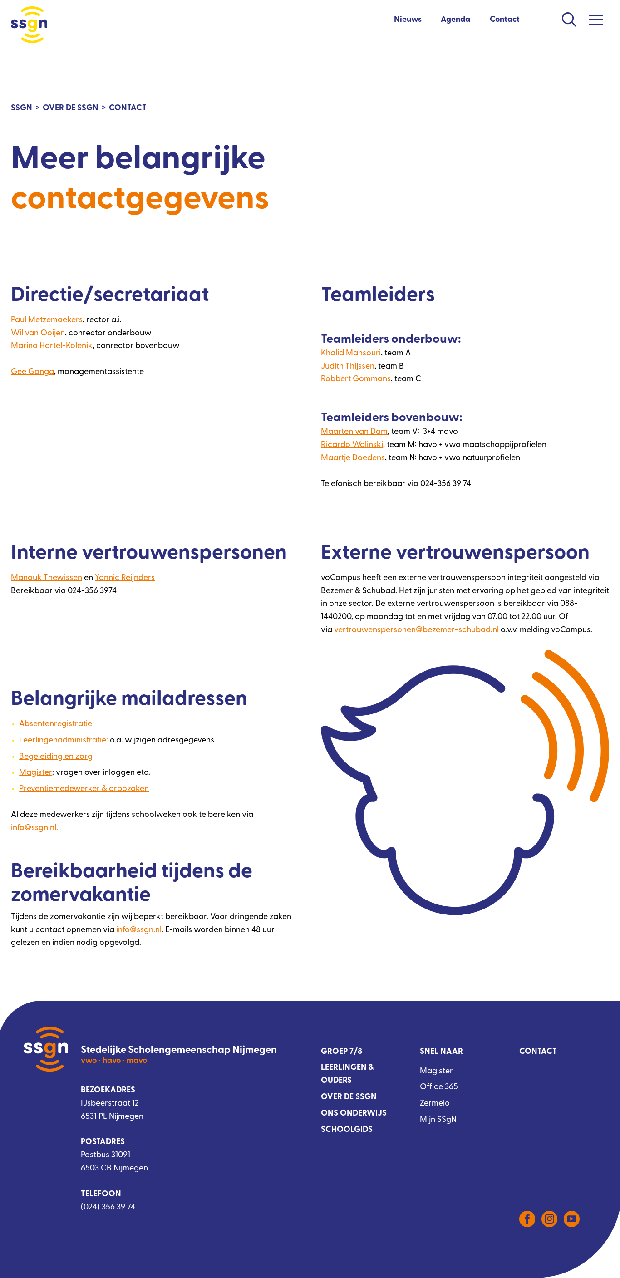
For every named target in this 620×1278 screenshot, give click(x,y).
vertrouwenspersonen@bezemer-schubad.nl (416, 630)
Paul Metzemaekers (47, 320)
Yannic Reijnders (125, 578)
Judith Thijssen (347, 367)
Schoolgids (347, 1130)
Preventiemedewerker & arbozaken (84, 789)
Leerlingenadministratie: (63, 741)
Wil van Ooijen (38, 333)
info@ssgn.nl (139, 930)
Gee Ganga (32, 372)
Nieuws (408, 20)
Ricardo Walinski (352, 445)
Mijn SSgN (438, 1120)
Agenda (455, 20)
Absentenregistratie (55, 724)
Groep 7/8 (341, 1052)
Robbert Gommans (356, 379)
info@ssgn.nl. (35, 828)
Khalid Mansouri (351, 353)
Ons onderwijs (354, 1114)
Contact (505, 20)
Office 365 (439, 1087)
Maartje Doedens (353, 458)
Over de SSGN (349, 1097)
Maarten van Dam (354, 432)
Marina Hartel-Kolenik (52, 346)
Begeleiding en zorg (56, 757)
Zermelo (435, 1104)
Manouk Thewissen (46, 578)
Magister (35, 773)
